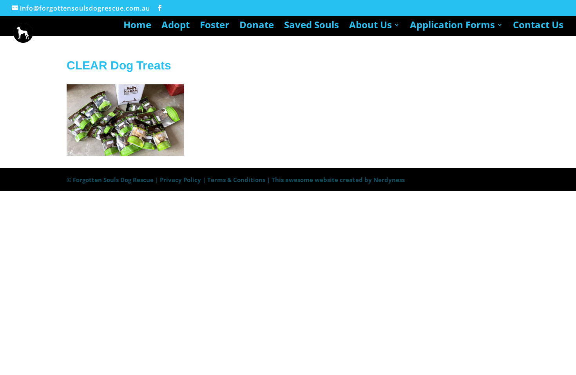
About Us (370, 26)
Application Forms (452, 26)
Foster (214, 26)
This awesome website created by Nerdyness (338, 180)
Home (137, 26)
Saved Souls (311, 26)
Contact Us (538, 26)
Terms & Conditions (236, 180)
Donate (256, 26)
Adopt (175, 26)
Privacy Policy (180, 180)
